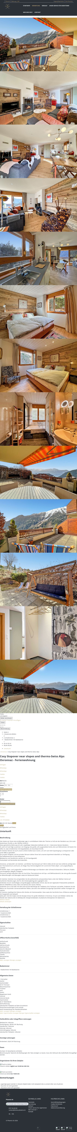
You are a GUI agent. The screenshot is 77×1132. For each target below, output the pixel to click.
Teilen (3, 722)
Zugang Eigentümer (59, 1)
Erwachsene (4, 791)
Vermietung (36, 6)
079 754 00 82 (13, 1108)
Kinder (2, 799)
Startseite (26, 6)
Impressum (54, 1106)
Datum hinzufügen (6, 789)
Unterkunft (7, 748)
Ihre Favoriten (69, 1)
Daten (2, 785)
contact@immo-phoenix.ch (17, 1110)
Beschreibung (5, 729)
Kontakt (38, 12)
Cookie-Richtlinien (56, 1104)
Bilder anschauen (6, 718)
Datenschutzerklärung (58, 1108)
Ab (1, 781)
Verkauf (44, 6)
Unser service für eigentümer (59, 6)
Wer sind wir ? (28, 12)
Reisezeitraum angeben (7, 804)
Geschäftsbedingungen (58, 1102)
